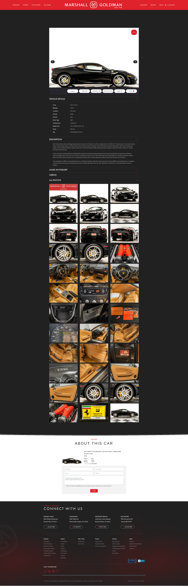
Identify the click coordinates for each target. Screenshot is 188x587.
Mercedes (63, 558)
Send (130, 91)
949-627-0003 (102, 527)
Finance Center (98, 541)
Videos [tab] (52, 175)
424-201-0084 (51, 527)
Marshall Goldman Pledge (135, 544)
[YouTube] (53, 571)
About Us (131, 541)
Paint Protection (116, 544)
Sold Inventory (47, 555)
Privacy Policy (94, 581)
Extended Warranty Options (118, 546)
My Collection (115, 553)
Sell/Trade (47, 5)
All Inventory (47, 541)
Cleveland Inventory (48, 551)
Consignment (81, 541)
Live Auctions (36, 5)
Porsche (63, 555)
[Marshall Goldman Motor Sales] (93, 5)
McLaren (63, 548)
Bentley (62, 544)
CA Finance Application (100, 546)
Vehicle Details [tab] (57, 99)
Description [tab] (55, 139)
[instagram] (49, 571)
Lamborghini (64, 551)
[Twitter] (57, 571)
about (161, 5)
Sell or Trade (81, 544)
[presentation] (53, 61)
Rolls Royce (64, 553)
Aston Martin (64, 541)
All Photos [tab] (55, 180)
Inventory (16, 5)
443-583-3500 (128, 527)
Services (153, 5)
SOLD (135, 17)
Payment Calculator (99, 544)
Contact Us (132, 548)
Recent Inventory (48, 544)
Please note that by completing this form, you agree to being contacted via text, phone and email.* (89, 485)
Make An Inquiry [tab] (58, 169)
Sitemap (100, 581)
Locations (143, 5)
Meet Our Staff (133, 546)
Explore (25, 5)
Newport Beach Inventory (50, 553)
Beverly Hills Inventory (49, 548)
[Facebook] (45, 571)
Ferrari (62, 546)
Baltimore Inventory (48, 546)
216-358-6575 (77, 527)
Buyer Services (115, 541)
